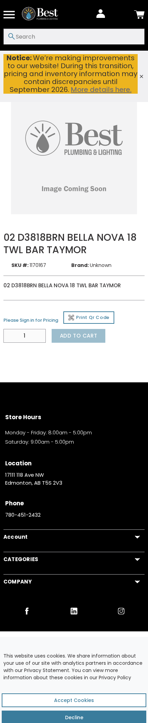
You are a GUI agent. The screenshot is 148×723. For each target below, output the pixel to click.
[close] (141, 76)
